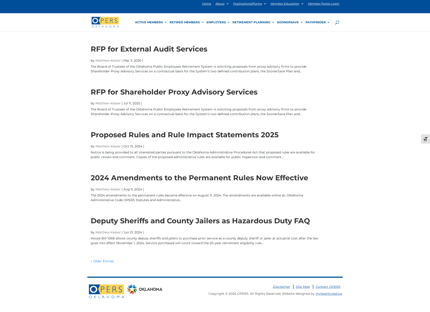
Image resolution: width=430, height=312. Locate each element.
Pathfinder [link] (315, 22)
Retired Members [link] (185, 22)
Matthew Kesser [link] (108, 60)
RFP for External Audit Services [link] (149, 49)
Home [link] (206, 3)
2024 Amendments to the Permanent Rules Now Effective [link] (199, 177)
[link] (105, 22)
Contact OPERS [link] (328, 287)
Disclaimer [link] (281, 287)
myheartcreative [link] (329, 294)
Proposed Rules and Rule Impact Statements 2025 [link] (185, 134)
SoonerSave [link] (288, 22)
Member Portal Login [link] (323, 3)
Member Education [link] (285, 3)
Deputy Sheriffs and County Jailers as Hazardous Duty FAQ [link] (200, 220)
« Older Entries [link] (102, 261)
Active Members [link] (149, 22)
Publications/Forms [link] (247, 3)
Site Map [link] (303, 287)
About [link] (219, 3)
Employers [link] (216, 22)
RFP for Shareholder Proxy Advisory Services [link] (174, 92)
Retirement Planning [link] (251, 22)
